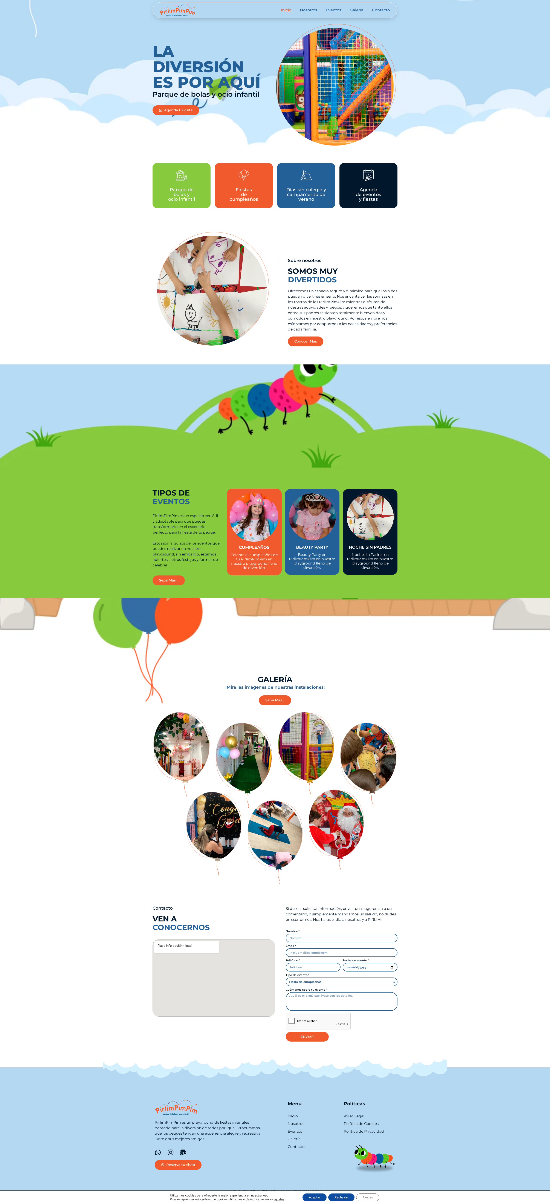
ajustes (279, 1199)
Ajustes (368, 1197)
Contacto (381, 10)
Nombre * (292, 931)
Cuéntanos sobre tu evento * (306, 989)
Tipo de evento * (297, 975)
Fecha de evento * (356, 960)
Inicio (286, 10)
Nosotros (308, 10)
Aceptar (314, 1197)
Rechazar (341, 1197)
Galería (357, 10)
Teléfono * (293, 960)
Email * (291, 945)
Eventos (333, 10)
